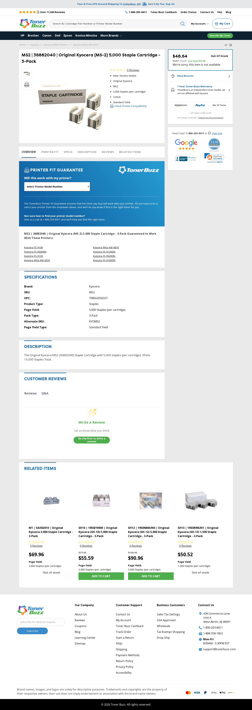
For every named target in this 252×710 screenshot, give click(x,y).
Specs (68, 152)
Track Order (123, 632)
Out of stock (51, 572)
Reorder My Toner (220, 35)
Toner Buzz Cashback (163, 12)
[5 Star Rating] (186, 144)
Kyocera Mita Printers (56, 44)
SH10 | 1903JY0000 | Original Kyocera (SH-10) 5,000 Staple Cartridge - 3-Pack (98, 532)
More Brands (109, 35)
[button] (214, 158)
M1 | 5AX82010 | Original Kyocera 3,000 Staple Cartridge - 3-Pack (51, 532)
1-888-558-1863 (213, 633)
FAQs (119, 643)
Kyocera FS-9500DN (35, 251)
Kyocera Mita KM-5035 (37, 260)
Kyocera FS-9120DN (104, 251)
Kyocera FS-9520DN (104, 256)
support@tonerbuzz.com (219, 649)
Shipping (121, 649)
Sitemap (80, 643)
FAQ (219, 12)
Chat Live (217, 133)
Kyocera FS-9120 (33, 256)
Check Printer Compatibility (131, 106)
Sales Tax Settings (168, 614)
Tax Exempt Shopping (171, 632)
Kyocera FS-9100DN (104, 260)
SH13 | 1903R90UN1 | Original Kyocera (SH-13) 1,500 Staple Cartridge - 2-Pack (198, 532)
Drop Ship (163, 638)
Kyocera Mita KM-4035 (86, 44)
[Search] (182, 23)
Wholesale (163, 626)
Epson (68, 35)
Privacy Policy (124, 667)
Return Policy (124, 661)
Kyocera (34, 44)
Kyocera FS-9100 (33, 247)
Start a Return (125, 638)
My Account (198, 23)
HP (22, 35)
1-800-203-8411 (213, 627)
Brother (33, 35)
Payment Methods (128, 655)
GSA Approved (166, 620)
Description (87, 152)
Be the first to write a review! (91, 440)
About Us (81, 614)
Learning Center (85, 638)
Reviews (108, 152)
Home (22, 44)
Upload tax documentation (210, 117)
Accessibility (123, 673)
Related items (130, 152)
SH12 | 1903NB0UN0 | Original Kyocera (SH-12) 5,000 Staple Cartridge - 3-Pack (148, 532)
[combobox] (118, 23)
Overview (29, 152)
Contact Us (207, 12)
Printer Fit (50, 152)
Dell (57, 35)
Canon (46, 35)
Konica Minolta (86, 35)
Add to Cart (101, 576)
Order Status (188, 12)
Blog (228, 12)
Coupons (80, 626)
